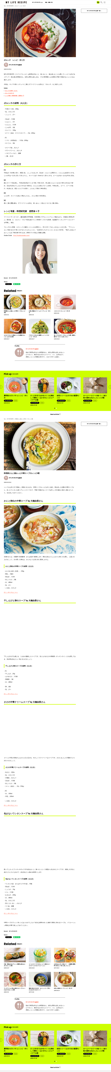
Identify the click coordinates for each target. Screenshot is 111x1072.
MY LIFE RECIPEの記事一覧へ (94, 10)
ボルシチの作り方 (9, 93)
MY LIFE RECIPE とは (37, 2)
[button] (54, 408)
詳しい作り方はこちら (11, 592)
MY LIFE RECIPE (10, 6)
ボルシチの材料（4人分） (11, 90)
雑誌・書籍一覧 (48, 2)
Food (15, 400)
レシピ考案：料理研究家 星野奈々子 (14, 95)
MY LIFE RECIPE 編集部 (32, 349)
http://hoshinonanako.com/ (21, 235)
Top (4, 6)
